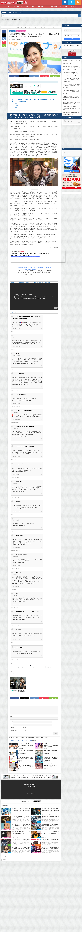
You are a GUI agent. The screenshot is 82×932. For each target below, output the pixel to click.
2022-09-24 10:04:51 (16, 639)
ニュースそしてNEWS (21, 647)
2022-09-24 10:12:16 (16, 328)
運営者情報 (67, 153)
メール (11, 722)
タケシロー (18, 572)
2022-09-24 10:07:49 (16, 528)
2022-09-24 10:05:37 (16, 604)
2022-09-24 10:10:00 (16, 387)
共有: (16, 103)
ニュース (13, 6)
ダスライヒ (18, 629)
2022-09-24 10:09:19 (16, 456)
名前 (11, 716)
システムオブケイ (20, 373)
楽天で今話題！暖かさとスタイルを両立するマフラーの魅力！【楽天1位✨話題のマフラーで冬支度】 (71, 74)
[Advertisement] (71, 136)
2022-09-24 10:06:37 (16, 565)
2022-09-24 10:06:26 (16, 586)
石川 (17, 593)
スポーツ (28, 6)
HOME (7, 6)
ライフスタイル (73, 6)
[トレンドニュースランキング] (71, 50)
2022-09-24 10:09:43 (16, 403)
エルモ (17, 519)
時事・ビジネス (20, 6)
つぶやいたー (19, 336)
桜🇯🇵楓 (17, 353)
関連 (16, 107)
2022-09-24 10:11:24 (16, 346)
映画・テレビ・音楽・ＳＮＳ (38, 6)
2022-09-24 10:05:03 (16, 622)
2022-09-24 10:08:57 (16, 494)
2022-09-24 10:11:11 (16, 366)
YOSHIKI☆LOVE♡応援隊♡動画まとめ (25, 410)
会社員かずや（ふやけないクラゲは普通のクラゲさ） (28, 611)
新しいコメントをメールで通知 (18, 727)
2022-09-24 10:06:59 (16, 547)
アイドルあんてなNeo (21, 394)
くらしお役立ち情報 (63, 6)
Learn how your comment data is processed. (39, 737)
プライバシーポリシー (69, 122)
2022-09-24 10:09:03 (16, 474)
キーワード (66, 28)
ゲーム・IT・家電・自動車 (51, 6)
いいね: (16, 105)
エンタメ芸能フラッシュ (21, 554)
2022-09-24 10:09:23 (16, 438)
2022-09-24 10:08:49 (16, 511)
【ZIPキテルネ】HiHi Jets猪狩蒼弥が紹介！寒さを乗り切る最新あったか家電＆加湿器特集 (71, 80)
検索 (72, 38)
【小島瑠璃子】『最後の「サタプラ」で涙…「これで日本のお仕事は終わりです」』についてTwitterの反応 (33, 100)
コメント (13, 704)
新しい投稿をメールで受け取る (18, 730)
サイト (11, 725)
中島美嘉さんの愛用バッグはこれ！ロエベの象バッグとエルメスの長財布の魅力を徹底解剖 (71, 62)
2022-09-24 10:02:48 (16, 656)
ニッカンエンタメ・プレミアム (23, 464)
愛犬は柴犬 (18, 501)
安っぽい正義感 (19, 535)
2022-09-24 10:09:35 (16, 419)
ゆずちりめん (19, 481)
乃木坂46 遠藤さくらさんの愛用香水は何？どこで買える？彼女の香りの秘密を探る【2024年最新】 (71, 68)
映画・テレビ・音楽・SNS (21, 31)
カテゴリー (66, 33)
